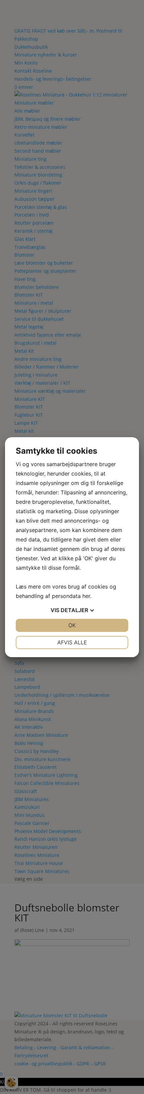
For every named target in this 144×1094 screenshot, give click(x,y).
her (86, 596)
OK (72, 625)
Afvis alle (72, 642)
